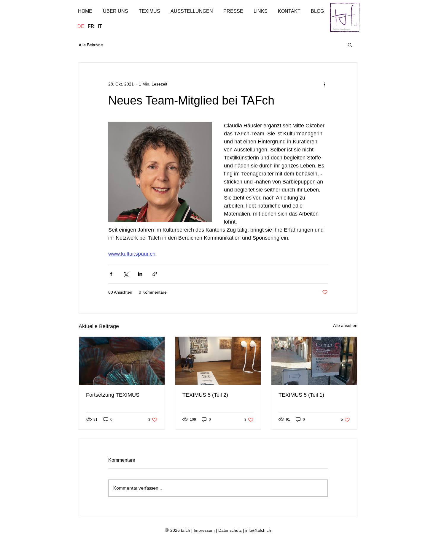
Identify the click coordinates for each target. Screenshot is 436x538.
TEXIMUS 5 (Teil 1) (301, 395)
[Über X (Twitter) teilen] (125, 274)
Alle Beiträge (91, 44)
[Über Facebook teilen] (111, 274)
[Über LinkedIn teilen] (140, 274)
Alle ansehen (345, 325)
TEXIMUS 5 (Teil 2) (205, 395)
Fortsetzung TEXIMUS (112, 395)
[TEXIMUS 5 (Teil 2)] (218, 361)
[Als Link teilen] (154, 274)
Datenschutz (230, 530)
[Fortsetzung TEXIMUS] (122, 361)
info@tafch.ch (258, 530)
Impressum (204, 530)
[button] (350, 44)
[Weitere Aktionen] (324, 84)
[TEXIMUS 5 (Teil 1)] (314, 361)
